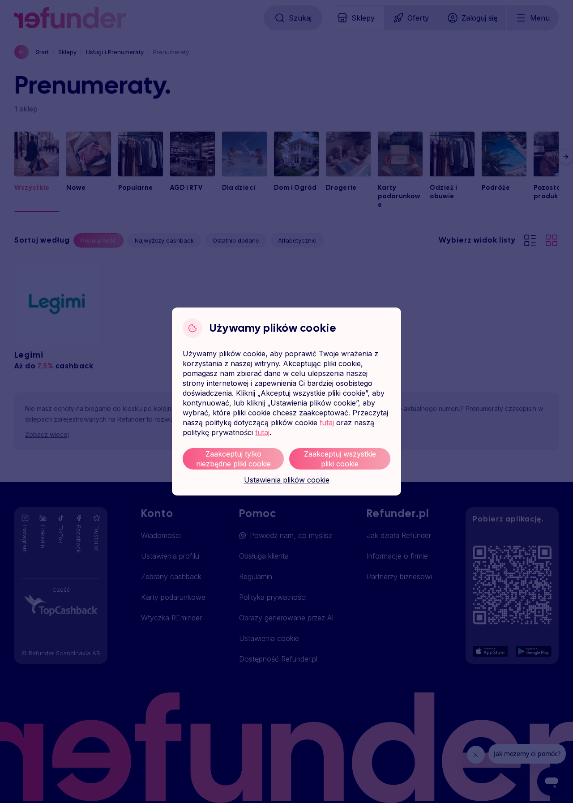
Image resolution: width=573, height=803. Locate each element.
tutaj (327, 422)
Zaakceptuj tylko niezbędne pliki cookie (233, 458)
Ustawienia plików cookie (286, 479)
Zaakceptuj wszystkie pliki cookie (340, 458)
